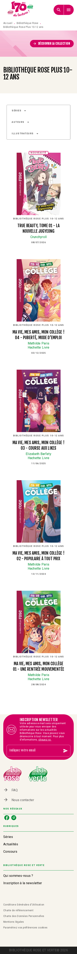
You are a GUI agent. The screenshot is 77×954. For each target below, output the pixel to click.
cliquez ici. (45, 739)
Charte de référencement (18, 910)
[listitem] (6, 817)
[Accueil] (20, 9)
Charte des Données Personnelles (23, 916)
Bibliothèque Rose (27, 23)
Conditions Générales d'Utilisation (23, 904)
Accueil (7, 23)
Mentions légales (13, 921)
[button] (52, 43)
